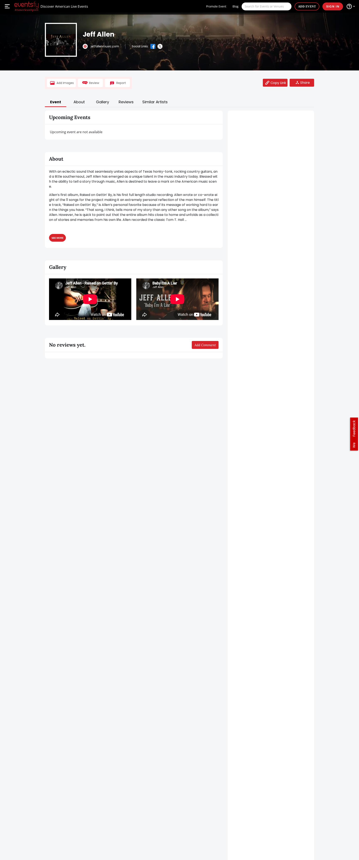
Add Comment (205, 345)
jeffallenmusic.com (105, 46)
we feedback (354, 434)
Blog (235, 6)
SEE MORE (57, 237)
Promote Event (216, 6)
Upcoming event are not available (76, 132)
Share (305, 82)
